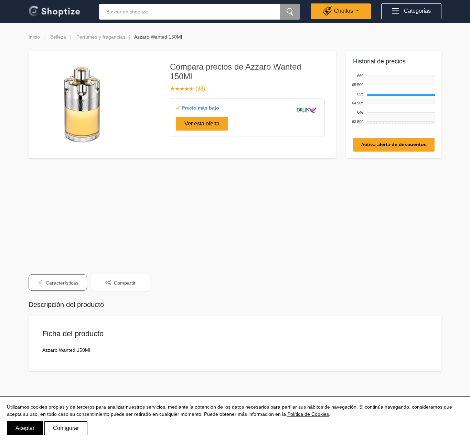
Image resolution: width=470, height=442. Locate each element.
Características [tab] (61, 283)
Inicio (34, 37)
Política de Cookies (308, 414)
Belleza (58, 37)
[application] (392, 99)
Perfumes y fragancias (100, 37)
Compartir (124, 283)
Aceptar (24, 428)
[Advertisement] (235, 211)
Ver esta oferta (202, 123)
